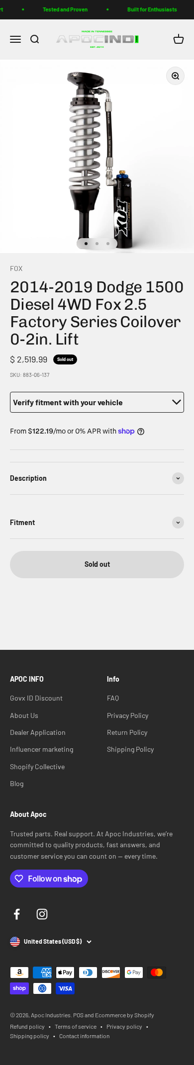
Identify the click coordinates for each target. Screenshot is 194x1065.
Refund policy (27, 1026)
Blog (16, 783)
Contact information (84, 1035)
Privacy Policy (127, 715)
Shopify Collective (37, 766)
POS (78, 1014)
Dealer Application (38, 732)
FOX (16, 268)
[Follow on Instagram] (42, 914)
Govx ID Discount (36, 698)
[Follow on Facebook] (16, 914)
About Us (24, 715)
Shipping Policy (130, 749)
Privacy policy (124, 1026)
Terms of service (76, 1026)
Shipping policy (29, 1035)
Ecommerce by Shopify (124, 1014)
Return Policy (127, 732)
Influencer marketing (41, 749)
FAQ (113, 698)
